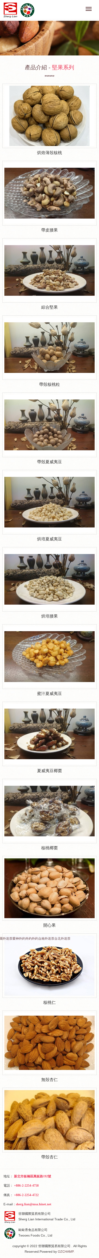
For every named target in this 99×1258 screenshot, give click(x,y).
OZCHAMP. (66, 1251)
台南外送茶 (46, 938)
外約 (28, 938)
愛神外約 (18, 938)
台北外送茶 (62, 938)
